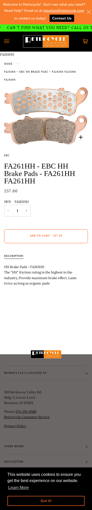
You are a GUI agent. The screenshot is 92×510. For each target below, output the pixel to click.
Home (8, 64)
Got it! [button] (46, 501)
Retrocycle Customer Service (27, 417)
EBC (6, 155)
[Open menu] (11, 41)
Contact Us (62, 18)
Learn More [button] (18, 487)
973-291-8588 (26, 411)
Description (14, 256)
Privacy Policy (15, 426)
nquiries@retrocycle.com (64, 10)
